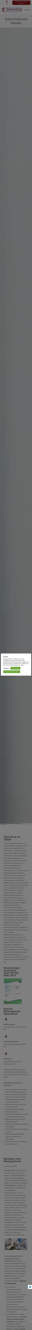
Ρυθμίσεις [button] (6, 668)
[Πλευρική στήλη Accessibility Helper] (30, 1287)
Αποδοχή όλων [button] (15, 668)
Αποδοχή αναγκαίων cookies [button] (11, 671)
